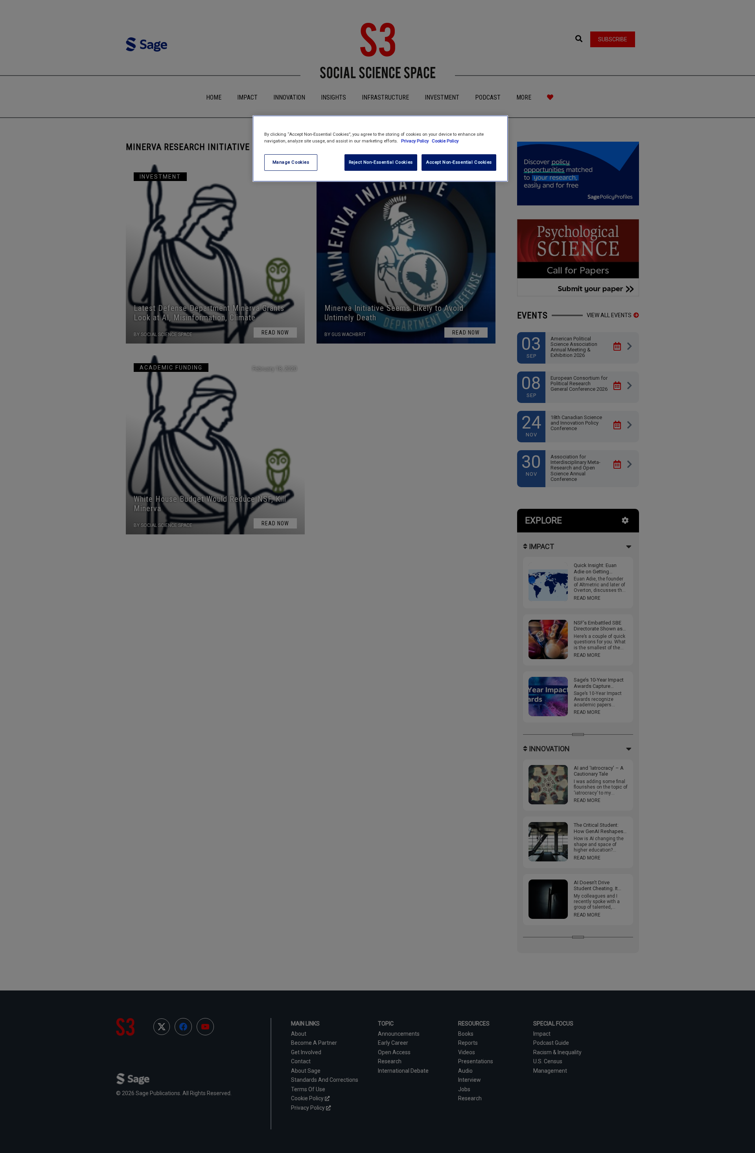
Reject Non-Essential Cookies (381, 162)
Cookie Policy (445, 141)
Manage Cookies (291, 162)
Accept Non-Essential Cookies (459, 162)
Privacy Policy (415, 141)
